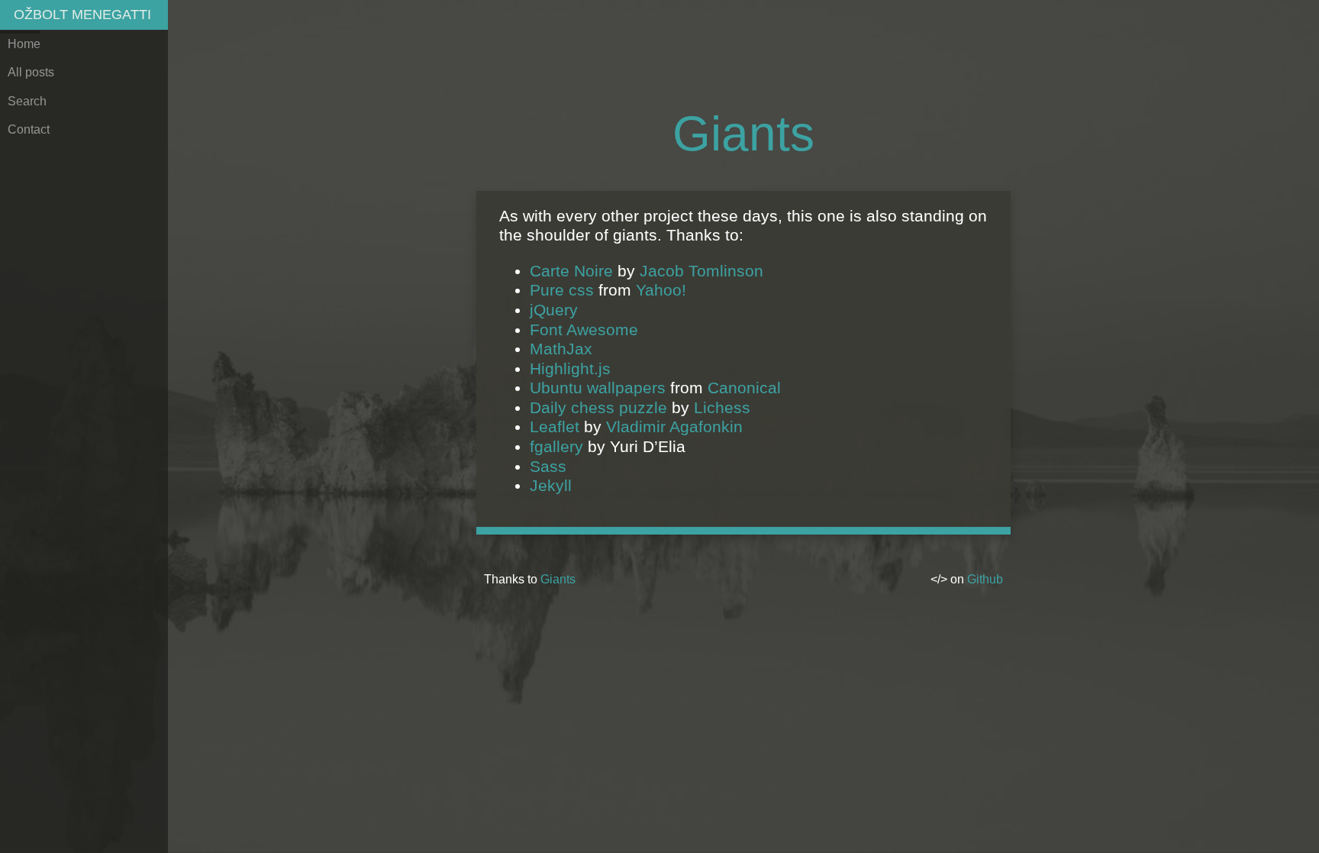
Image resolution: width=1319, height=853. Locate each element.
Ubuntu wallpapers (598, 387)
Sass (548, 466)
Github (985, 579)
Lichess (722, 407)
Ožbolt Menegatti (82, 14)
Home (24, 43)
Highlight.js (570, 368)
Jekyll (551, 485)
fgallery (556, 446)
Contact (29, 129)
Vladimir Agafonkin (674, 426)
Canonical (744, 387)
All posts (31, 72)
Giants (558, 579)
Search (27, 101)
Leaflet (554, 426)
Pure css (562, 290)
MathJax (561, 348)
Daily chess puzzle (598, 407)
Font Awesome (584, 329)
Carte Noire (571, 270)
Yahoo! (661, 290)
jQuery (554, 309)
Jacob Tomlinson (701, 270)
